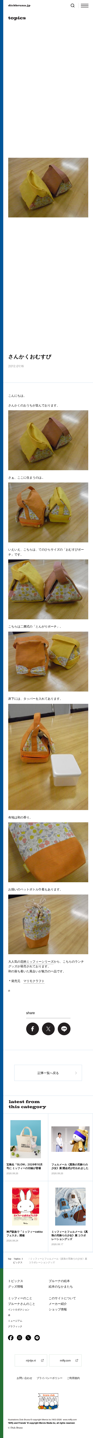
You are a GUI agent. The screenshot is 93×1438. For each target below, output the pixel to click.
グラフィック (15, 1326)
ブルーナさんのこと (21, 1303)
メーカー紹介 (58, 1303)
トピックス (15, 1281)
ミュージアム (15, 1320)
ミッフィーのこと (20, 1298)
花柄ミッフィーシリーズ (37, 961)
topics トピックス (18, 1260)
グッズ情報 (15, 1286)
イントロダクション (18, 1309)
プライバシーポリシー (50, 1378)
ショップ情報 (58, 1309)
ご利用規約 (73, 1378)
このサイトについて (62, 1298)
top (9, 1258)
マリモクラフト (34, 981)
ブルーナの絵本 (59, 1281)
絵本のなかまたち (61, 1286)
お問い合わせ (24, 1378)
